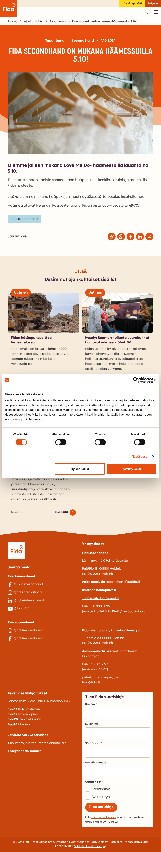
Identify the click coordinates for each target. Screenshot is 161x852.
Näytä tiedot (140, 456)
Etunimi (90, 704)
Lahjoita (153, 3)
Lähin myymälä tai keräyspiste (105, 560)
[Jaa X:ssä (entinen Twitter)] (149, 236)
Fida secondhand (24, 218)
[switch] (60, 442)
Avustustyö (100, 797)
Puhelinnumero (95, 762)
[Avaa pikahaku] (146, 12)
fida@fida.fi (91, 682)
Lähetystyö (100, 789)
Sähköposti (93, 743)
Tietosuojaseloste (42, 842)
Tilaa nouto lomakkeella (100, 598)
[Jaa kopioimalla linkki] (112, 236)
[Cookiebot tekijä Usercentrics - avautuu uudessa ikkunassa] (139, 380)
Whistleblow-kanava (88, 846)
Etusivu (12, 21)
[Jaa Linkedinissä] (140, 236)
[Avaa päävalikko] (155, 12)
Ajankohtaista (33, 21)
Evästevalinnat (79, 842)
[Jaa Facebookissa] (130, 236)
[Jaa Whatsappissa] (121, 236)
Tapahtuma (58, 21)
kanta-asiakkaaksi (103, 817)
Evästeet (62, 842)
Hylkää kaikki (80, 469)
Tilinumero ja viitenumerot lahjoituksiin (37, 743)
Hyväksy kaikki (131, 469)
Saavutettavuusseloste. (107, 842)
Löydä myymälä (132, 3)
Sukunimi (91, 724)
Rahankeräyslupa (136, 842)
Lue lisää (61, 512)
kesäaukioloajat (135, 611)
